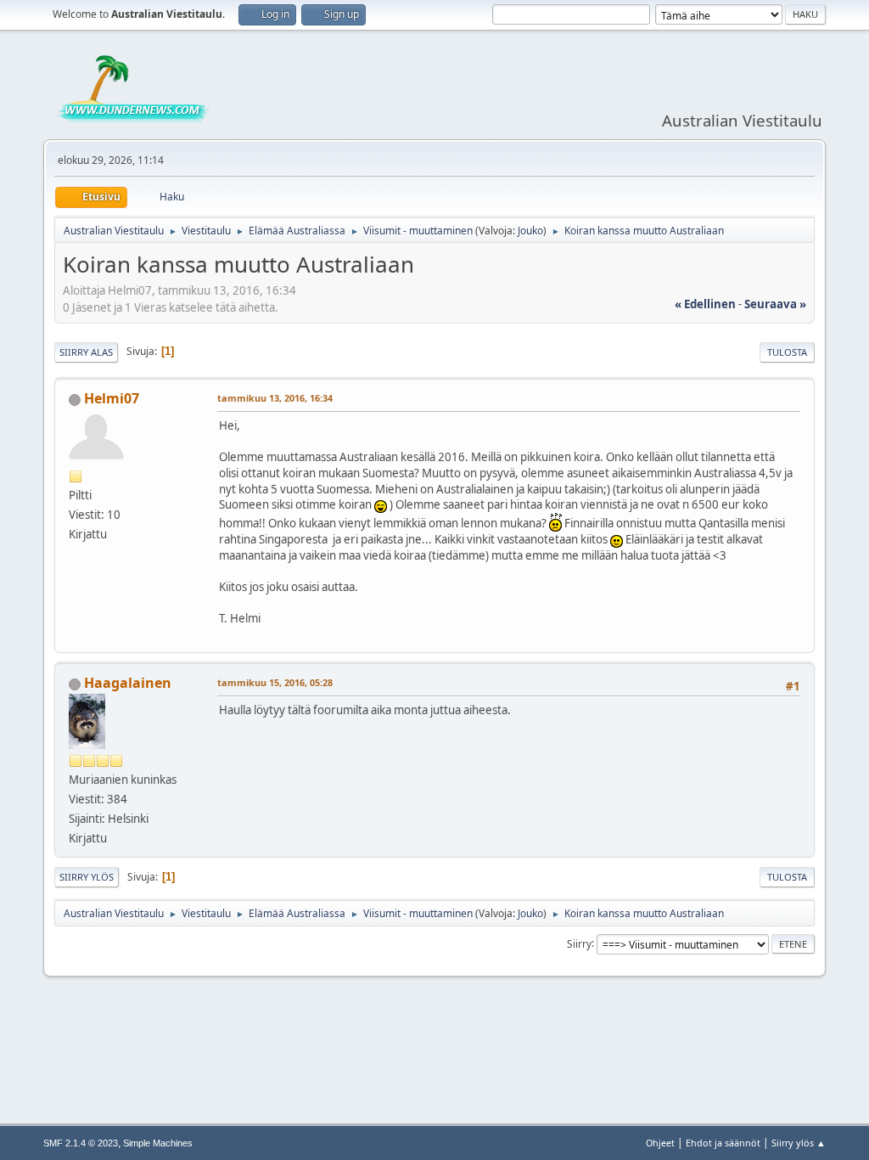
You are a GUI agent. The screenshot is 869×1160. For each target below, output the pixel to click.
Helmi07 (111, 398)
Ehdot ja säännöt (723, 1142)
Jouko (530, 230)
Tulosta (787, 352)
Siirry (579, 943)
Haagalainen (127, 682)
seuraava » (775, 304)
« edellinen (705, 304)
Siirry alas (86, 352)
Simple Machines (158, 1143)
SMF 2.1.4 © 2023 (80, 1143)
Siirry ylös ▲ (798, 1142)
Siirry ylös (86, 876)
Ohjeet (660, 1142)
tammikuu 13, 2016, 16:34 (275, 397)
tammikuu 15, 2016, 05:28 (275, 682)
